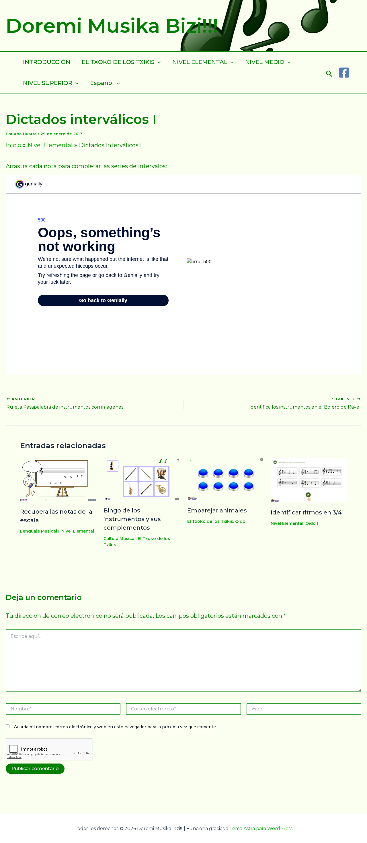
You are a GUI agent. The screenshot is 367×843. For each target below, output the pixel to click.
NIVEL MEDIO (264, 62)
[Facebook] (344, 72)
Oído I (311, 523)
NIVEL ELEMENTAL (199, 62)
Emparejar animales (217, 510)
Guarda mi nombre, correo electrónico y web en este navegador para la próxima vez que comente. (115, 726)
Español (102, 82)
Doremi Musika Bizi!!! (112, 25)
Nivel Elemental (77, 531)
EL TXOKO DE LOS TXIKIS (118, 62)
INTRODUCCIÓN (46, 62)
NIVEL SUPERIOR (47, 82)
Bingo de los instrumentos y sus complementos (132, 519)
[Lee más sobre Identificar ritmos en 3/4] (309, 479)
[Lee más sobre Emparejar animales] (225, 478)
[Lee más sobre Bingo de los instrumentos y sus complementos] (142, 478)
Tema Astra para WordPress (260, 828)
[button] (329, 72)
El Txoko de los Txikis (210, 521)
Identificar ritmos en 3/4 (306, 512)
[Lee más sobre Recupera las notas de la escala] (58, 478)
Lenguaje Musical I (39, 531)
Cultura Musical (120, 538)
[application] (158, 62)
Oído (240, 521)
